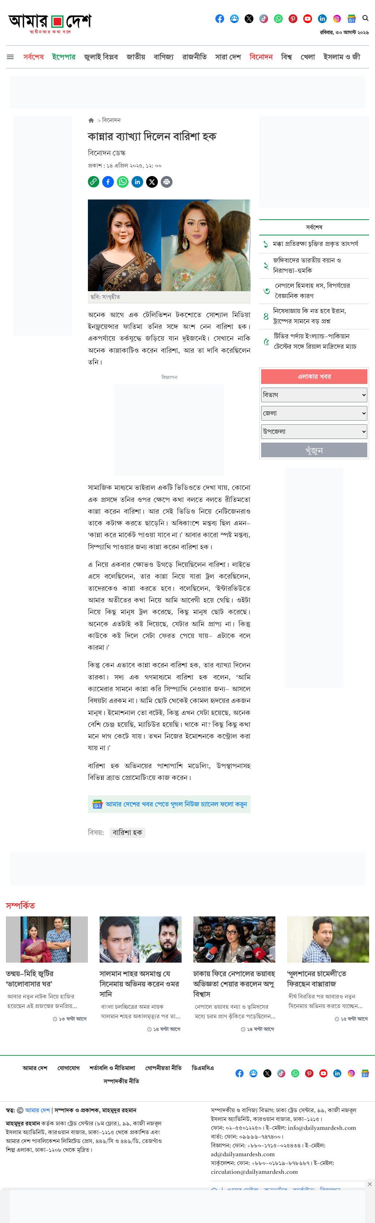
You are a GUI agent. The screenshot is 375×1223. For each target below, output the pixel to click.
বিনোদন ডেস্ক (106, 153)
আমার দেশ (35, 1068)
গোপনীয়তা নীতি (163, 1068)
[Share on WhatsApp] (123, 182)
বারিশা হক (127, 832)
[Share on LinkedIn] (137, 182)
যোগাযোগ (68, 1068)
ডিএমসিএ (203, 1068)
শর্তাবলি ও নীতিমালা (112, 1068)
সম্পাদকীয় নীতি (121, 1081)
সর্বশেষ (314, 227)
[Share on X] (152, 182)
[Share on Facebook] (108, 182)
